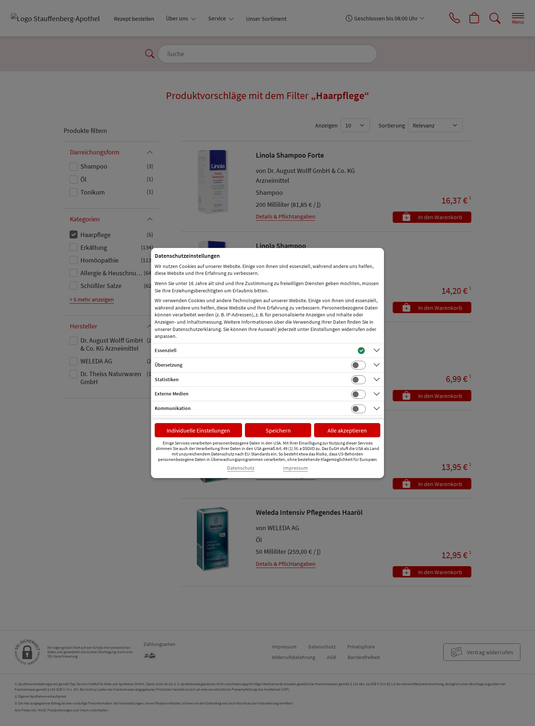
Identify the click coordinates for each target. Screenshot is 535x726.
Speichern (278, 430)
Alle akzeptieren (347, 430)
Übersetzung (168, 365)
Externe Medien (172, 393)
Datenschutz (240, 468)
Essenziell (166, 350)
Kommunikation (173, 408)
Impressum (295, 468)
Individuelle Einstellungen (198, 430)
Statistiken (167, 379)
